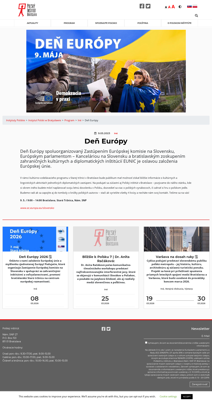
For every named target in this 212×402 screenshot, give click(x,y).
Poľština (142, 23)
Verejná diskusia (174, 289)
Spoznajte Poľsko (106, 23)
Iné (116, 133)
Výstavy (189, 289)
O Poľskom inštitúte (179, 23)
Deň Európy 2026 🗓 (35, 257)
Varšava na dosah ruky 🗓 (177, 257)
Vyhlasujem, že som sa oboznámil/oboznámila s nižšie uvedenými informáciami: (178, 344)
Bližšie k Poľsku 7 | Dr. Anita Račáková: (106, 259)
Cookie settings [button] (168, 396)
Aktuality (32, 23)
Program (69, 23)
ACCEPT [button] (187, 396)
